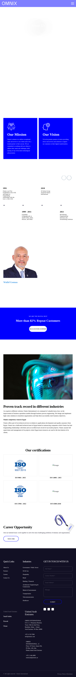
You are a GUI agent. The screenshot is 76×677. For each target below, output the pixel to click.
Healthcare (26, 600)
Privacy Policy (61, 674)
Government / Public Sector (30, 567)
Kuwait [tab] (5, 621)
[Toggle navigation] (72, 3)
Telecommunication (28, 597)
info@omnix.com (30, 636)
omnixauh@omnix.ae (32, 657)
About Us (6, 567)
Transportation (27, 593)
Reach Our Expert (38, 329)
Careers (5, 574)
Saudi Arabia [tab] (7, 616)
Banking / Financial (28, 581)
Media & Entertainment (29, 590)
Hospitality (26, 574)
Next (69, 178)
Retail (24, 578)
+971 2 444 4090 (31, 655)
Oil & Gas (25, 571)
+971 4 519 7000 (30, 634)
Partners (5, 571)
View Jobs (11, 539)
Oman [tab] (5, 626)
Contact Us (6, 578)
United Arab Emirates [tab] (10, 612)
